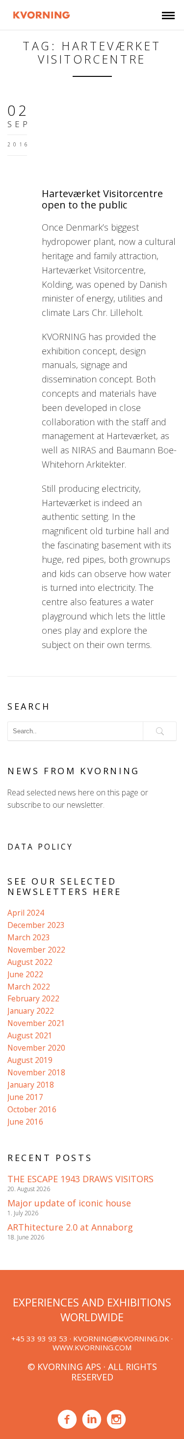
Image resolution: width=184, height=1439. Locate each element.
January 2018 (30, 1084)
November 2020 (36, 1047)
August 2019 (30, 1060)
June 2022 (25, 974)
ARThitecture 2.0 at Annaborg (70, 1227)
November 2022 (36, 949)
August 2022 (30, 962)
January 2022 (30, 1010)
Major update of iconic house (69, 1203)
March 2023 (28, 937)
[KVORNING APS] (41, 14)
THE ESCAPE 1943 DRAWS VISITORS (80, 1179)
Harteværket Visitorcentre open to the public (102, 199)
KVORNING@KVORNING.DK (121, 1338)
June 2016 (25, 1121)
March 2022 (28, 986)
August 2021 (30, 1035)
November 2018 (36, 1072)
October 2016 (31, 1109)
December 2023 (36, 925)
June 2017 (25, 1097)
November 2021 (36, 1023)
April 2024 (25, 912)
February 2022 (33, 998)
